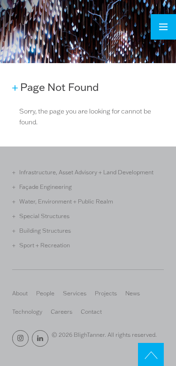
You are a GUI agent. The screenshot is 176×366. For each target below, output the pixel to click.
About (20, 293)
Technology (27, 311)
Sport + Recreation (44, 245)
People (45, 293)
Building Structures (45, 230)
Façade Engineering (45, 186)
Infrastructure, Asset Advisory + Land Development (86, 172)
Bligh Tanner (46, 32)
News (132, 293)
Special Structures (44, 216)
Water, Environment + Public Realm (66, 201)
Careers (61, 311)
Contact (91, 311)
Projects (106, 293)
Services (74, 293)
